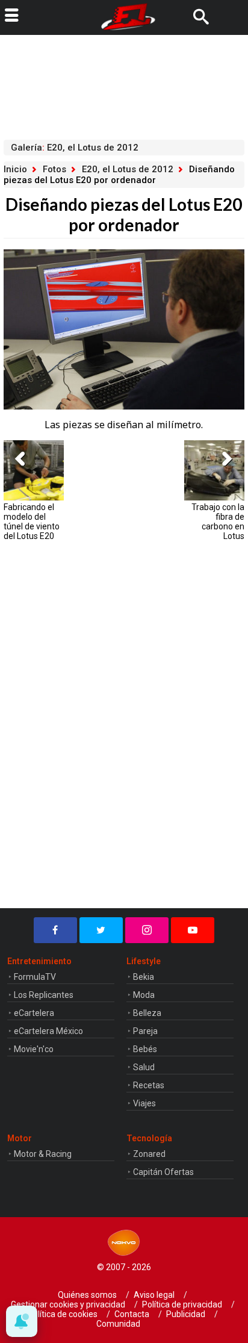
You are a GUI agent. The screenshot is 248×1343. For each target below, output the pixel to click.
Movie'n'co (34, 1049)
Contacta (131, 1314)
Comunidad (118, 1324)
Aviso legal (154, 1295)
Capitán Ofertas (163, 1172)
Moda (144, 995)
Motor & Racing (43, 1154)
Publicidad (185, 1314)
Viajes (144, 1103)
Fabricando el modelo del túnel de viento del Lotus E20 (32, 521)
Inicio (15, 169)
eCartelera (34, 1013)
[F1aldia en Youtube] (192, 930)
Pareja (145, 1031)
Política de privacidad (182, 1304)
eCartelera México (48, 1031)
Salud (144, 1067)
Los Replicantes (43, 995)
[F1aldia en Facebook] (55, 930)
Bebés (145, 1049)
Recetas (148, 1085)
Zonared (149, 1154)
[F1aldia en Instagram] (147, 930)
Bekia (143, 977)
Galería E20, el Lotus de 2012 (74, 147)
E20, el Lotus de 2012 (127, 169)
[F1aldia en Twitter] (101, 930)
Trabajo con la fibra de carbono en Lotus (217, 521)
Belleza (147, 1013)
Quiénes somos (87, 1295)
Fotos (54, 169)
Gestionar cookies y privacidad (68, 1304)
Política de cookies (63, 1314)
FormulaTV (35, 977)
